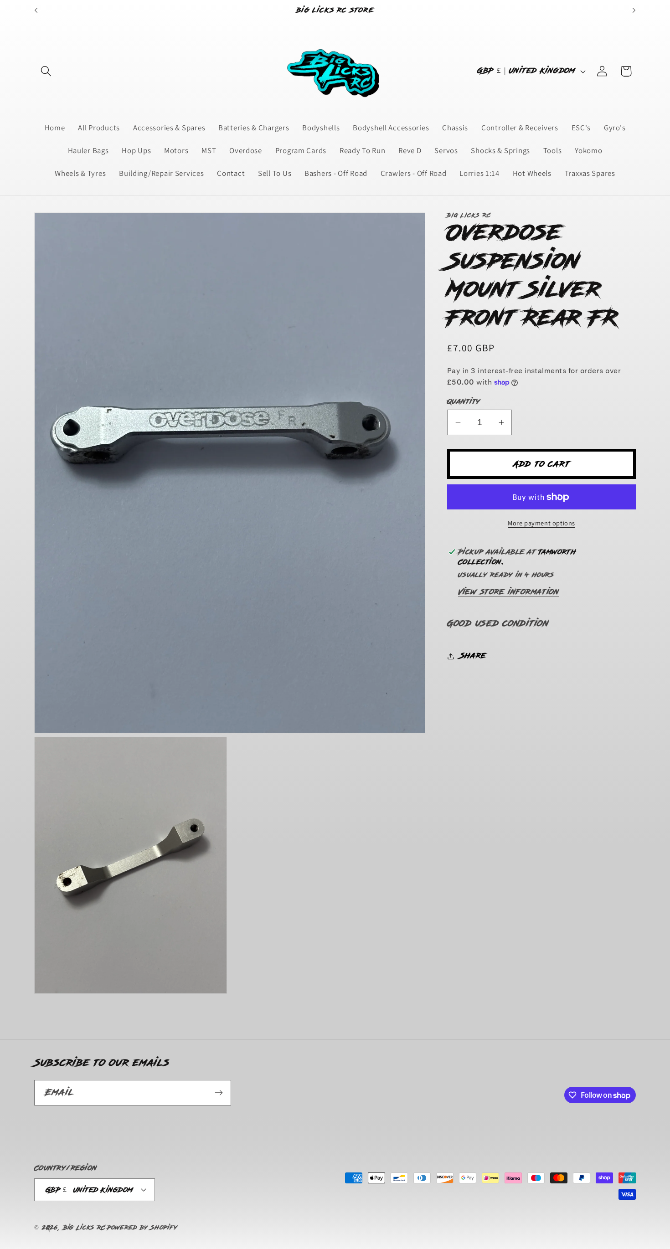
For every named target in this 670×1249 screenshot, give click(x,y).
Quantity (463, 401)
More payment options (541, 522)
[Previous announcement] (36, 10)
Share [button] (473, 656)
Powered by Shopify (142, 1227)
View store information (508, 592)
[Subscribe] (218, 1092)
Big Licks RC (84, 1227)
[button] (46, 71)
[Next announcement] (634, 10)
